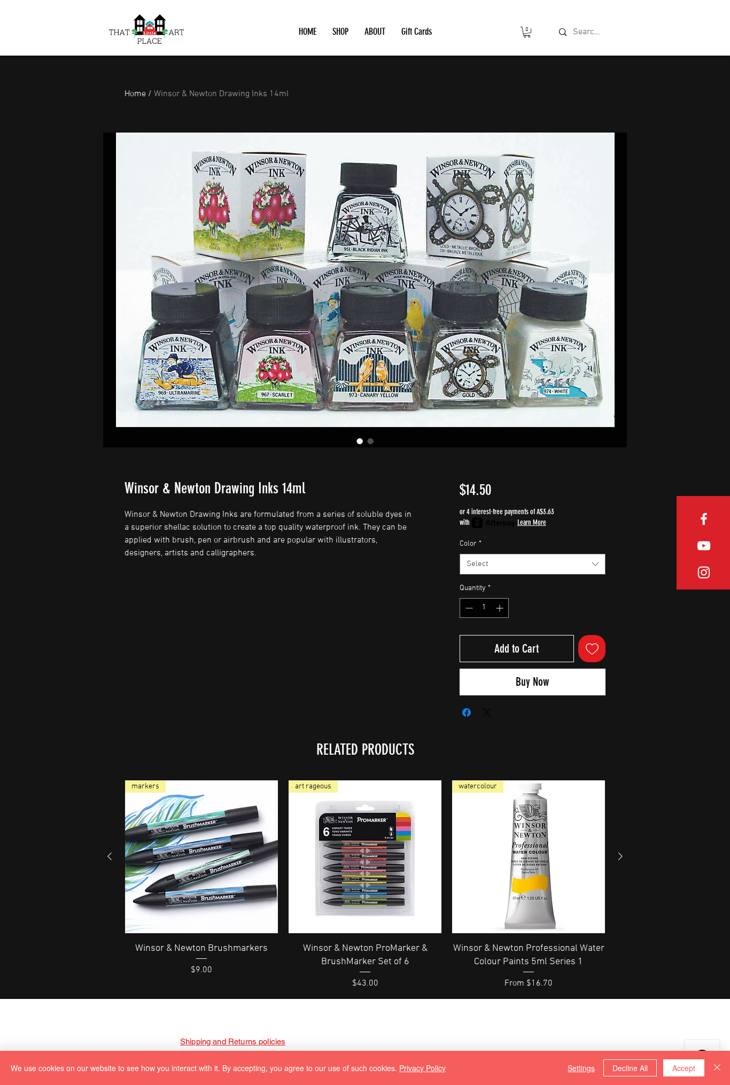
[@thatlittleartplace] (704, 572)
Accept (683, 1068)
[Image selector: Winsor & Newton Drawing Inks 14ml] (359, 441)
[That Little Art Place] (704, 519)
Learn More (531, 522)
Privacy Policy (422, 1068)
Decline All (630, 1068)
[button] (340, 31)
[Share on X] (486, 712)
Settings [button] (581, 1068)
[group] (365, 885)
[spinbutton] (484, 608)
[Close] (717, 1067)
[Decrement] (468, 608)
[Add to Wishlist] (591, 648)
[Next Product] (620, 856)
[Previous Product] (109, 856)
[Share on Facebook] (466, 712)
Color (471, 543)
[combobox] (532, 564)
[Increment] (500, 608)
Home (135, 94)
